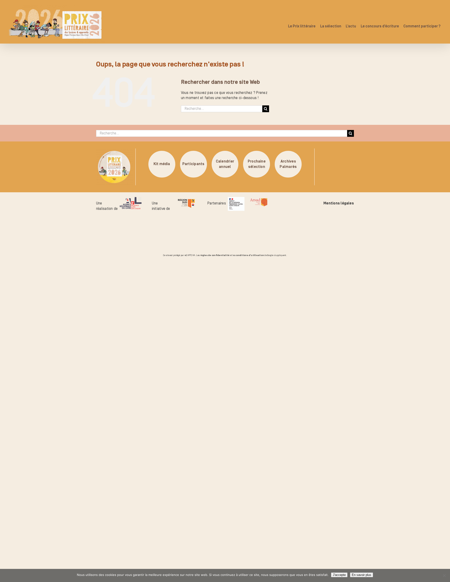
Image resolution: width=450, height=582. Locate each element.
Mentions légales (338, 203)
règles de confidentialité (214, 255)
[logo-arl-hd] (131, 199)
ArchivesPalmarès (288, 164)
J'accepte (339, 575)
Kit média (162, 164)
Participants (193, 164)
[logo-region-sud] (186, 199)
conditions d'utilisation (250, 255)
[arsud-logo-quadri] (258, 199)
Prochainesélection (257, 164)
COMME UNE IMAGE (57, 284)
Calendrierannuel (225, 164)
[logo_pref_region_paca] (236, 199)
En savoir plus (361, 575)
